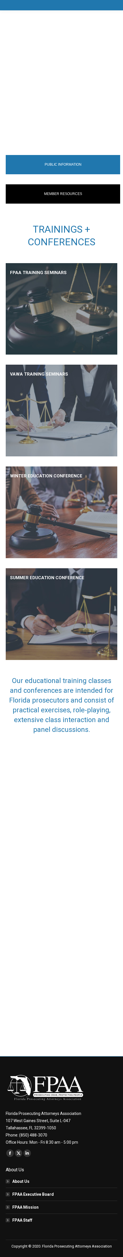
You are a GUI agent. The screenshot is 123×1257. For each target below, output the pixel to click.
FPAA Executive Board (33, 1194)
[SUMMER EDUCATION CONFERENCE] (61, 614)
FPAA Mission (25, 1207)
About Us (20, 1181)
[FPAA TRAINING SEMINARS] (61, 309)
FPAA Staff (22, 1220)
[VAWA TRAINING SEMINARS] (61, 410)
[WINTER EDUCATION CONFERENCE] (61, 512)
